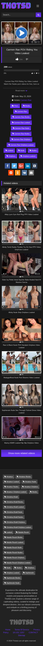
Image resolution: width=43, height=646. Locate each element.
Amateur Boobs (25, 477)
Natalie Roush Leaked (14, 542)
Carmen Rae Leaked (22, 122)
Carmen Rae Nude (22, 128)
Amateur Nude (30, 482)
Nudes (34, 150)
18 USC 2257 (18, 633)
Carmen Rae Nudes (22, 134)
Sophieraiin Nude (12, 583)
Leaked (10, 150)
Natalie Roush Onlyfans (15, 557)
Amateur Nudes (12, 487)
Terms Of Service (22, 630)
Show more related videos (21, 453)
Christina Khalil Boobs (14, 502)
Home (7, 630)
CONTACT (33, 633)
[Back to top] (35, 639)
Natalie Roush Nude (14, 547)
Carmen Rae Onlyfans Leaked (22, 145)
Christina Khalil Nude (14, 512)
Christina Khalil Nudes (14, 517)
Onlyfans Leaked (29, 156)
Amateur (9, 477)
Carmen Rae (26, 100)
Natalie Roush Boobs (14, 537)
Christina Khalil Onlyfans (15, 522)
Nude (22, 150)
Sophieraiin (29, 573)
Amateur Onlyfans (31, 487)
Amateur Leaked (12, 482)
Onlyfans (12, 156)
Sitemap (21, 635)
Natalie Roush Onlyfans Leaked (18, 563)
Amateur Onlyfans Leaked (16, 492)
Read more (20, 91)
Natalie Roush (23, 532)
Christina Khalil (12, 497)
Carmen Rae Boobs (22, 117)
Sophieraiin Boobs (13, 578)
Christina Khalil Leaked (15, 507)
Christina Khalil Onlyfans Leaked (18, 527)
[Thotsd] (17, 6)
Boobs (27, 106)
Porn (16, 106)
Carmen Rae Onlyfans (22, 139)
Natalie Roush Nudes (14, 552)
